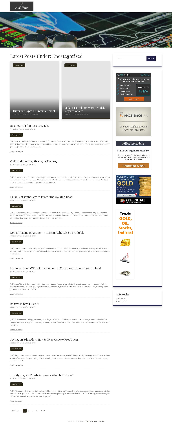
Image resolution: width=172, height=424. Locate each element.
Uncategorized (19, 65)
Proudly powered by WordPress (94, 421)
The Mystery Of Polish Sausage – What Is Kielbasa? (41, 375)
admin (25, 114)
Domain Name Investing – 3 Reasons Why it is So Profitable (47, 232)
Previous (15, 411)
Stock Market (121, 298)
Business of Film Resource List (29, 125)
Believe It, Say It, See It (24, 304)
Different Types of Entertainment (34, 111)
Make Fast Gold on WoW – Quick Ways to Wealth (84, 109)
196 (37, 411)
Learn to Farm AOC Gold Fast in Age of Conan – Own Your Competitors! (55, 268)
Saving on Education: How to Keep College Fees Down (44, 339)
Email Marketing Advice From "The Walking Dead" (41, 197)
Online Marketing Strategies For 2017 (33, 161)
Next (43, 411)
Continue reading (16, 151)
